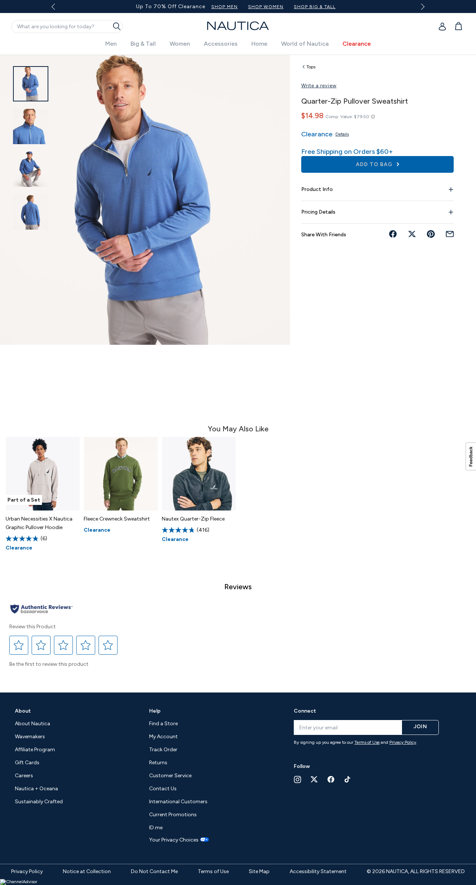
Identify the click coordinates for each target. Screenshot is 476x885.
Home (259, 43)
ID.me (156, 827)
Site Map (259, 871)
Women (180, 43)
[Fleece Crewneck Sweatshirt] (121, 473)
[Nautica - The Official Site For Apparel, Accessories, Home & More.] (238, 25)
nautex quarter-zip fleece (193, 519)
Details (342, 134)
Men (111, 43)
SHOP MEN (224, 6)
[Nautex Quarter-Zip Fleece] (199, 473)
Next (421, 6)
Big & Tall (143, 43)
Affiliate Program (35, 749)
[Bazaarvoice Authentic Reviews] (41, 609)
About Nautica (32, 723)
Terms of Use (367, 742)
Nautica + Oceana (36, 788)
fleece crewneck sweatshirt (117, 519)
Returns (158, 762)
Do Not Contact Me (154, 871)
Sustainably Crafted (39, 801)
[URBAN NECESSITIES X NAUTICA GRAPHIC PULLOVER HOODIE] (43, 473)
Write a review (319, 85)
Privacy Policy (402, 742)
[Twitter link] (314, 779)
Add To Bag (375, 164)
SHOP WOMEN (265, 6)
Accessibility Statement (318, 871)
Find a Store (163, 723)
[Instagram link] (297, 779)
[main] (238, 370)
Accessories (221, 43)
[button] (19, 645)
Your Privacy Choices (174, 840)
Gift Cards (27, 762)
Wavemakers (30, 736)
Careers (24, 775)
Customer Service (170, 775)
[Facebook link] (331, 779)
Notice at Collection (87, 871)
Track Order (163, 749)
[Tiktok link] (347, 779)
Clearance (356, 43)
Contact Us (163, 788)
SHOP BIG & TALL (314, 6)
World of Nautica (305, 43)
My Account (163, 736)
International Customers (178, 801)
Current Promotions (173, 814)
